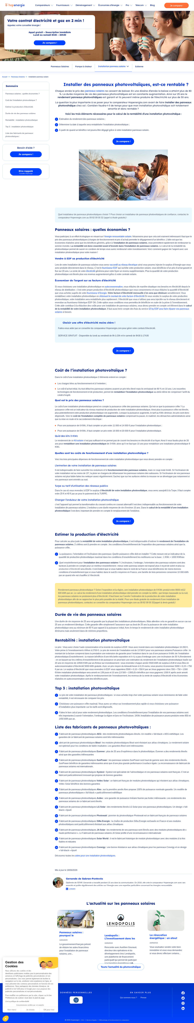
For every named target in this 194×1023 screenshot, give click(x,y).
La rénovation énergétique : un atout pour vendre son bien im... (166, 936)
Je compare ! (176, 5)
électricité (90, 271)
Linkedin (72, 889)
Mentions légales (91, 1020)
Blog (152, 5)
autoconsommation (114, 287)
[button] (5, 1018)
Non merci (12, 1010)
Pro (127, 5)
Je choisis (30, 1010)
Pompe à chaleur (83, 66)
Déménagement (84, 5)
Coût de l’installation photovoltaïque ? (21, 100)
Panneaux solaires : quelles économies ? (22, 94)
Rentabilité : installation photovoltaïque (21, 120)
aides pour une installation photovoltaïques (95, 856)
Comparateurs (42, 5)
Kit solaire (78, 440)
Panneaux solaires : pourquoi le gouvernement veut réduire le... (71, 934)
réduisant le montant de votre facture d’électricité (122, 296)
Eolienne (139, 66)
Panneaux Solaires (60, 66)
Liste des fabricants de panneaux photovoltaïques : (19, 134)
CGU (82, 1020)
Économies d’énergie (108, 5)
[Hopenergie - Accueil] (15, 5)
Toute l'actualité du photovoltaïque (121, 966)
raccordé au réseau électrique (124, 265)
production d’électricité (69, 569)
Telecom (139, 5)
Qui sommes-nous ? (128, 997)
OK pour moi (49, 1010)
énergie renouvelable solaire (118, 236)
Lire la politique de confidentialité (17, 1001)
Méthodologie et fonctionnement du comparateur (114, 1020)
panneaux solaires (94, 91)
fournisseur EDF (109, 268)
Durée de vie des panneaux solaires (20, 113)
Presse (143, 997)
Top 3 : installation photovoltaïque (19, 127)
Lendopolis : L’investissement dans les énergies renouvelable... (120, 937)
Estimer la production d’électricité (19, 107)
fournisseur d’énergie (97, 293)
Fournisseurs (62, 5)
